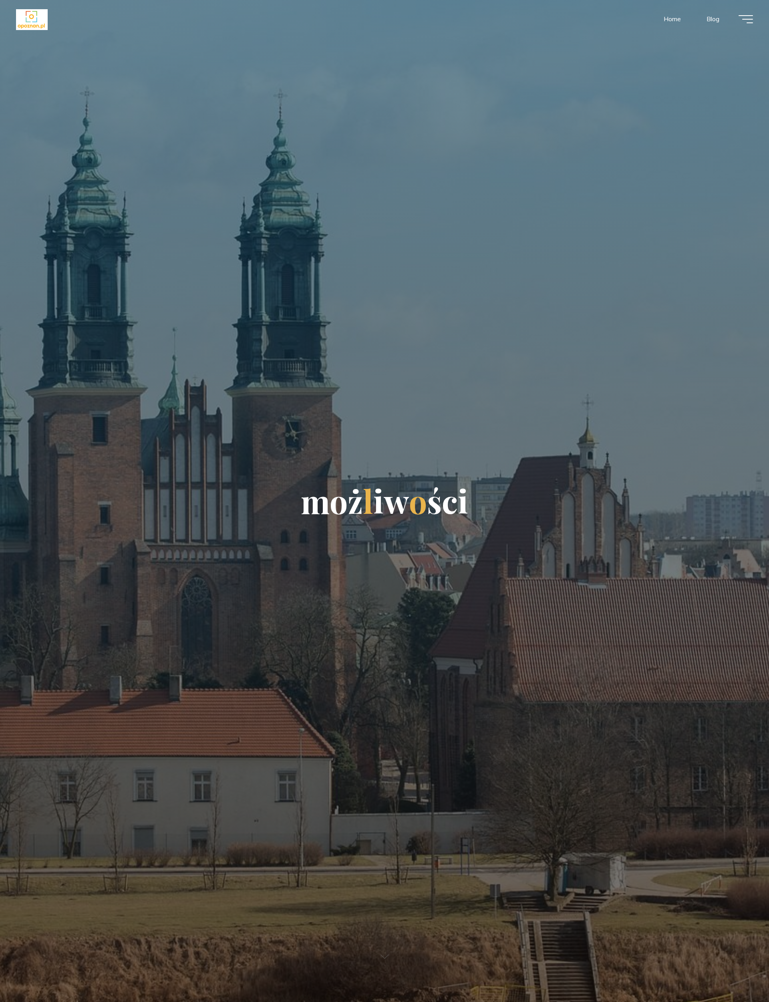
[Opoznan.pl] (32, 19)
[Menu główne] (746, 19)
